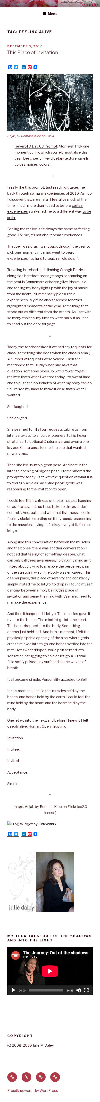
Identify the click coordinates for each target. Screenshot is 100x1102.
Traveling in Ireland (22, 270)
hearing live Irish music (67, 282)
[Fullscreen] (86, 990)
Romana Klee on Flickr (58, 807)
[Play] (13, 990)
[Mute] (78, 990)
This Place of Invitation (32, 52)
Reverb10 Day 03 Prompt (36, 146)
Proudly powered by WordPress (32, 1090)
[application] (50, 971)
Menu (53, 14)
